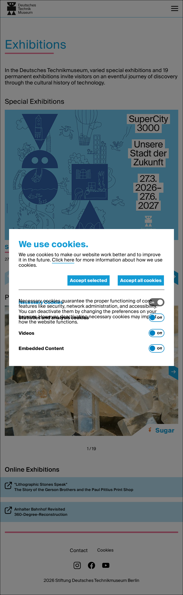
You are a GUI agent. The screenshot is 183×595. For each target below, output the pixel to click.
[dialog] (91, 297)
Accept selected (88, 280)
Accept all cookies (141, 280)
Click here (63, 260)
